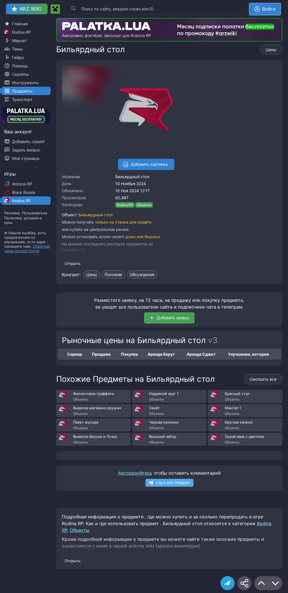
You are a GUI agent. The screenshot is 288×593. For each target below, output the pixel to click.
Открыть (72, 263)
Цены (271, 49)
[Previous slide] (67, 71)
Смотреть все (263, 379)
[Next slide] (225, 71)
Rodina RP (125, 205)
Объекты (144, 205)
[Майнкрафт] (55, 9)
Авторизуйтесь (135, 473)
